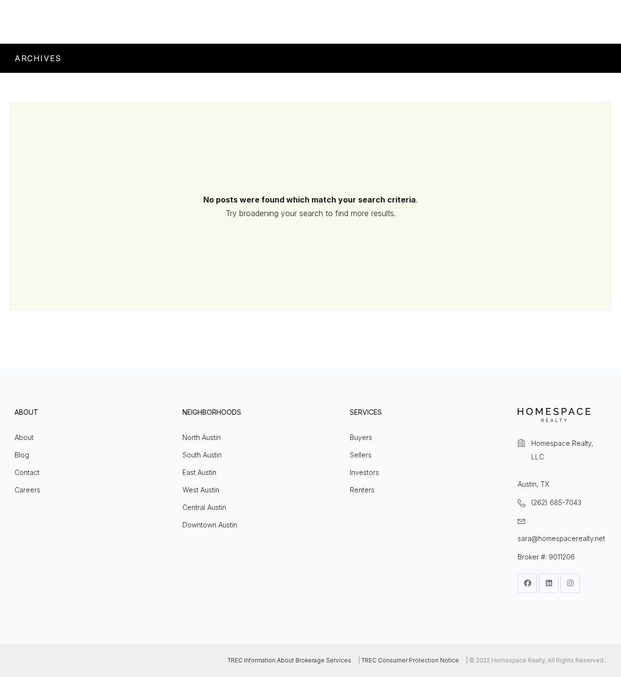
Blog (22, 455)
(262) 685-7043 (556, 502)
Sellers (361, 455)
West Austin (200, 490)
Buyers (361, 437)
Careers (27, 490)
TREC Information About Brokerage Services (289, 660)
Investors (364, 472)
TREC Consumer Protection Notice (410, 660)
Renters (362, 490)
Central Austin (204, 507)
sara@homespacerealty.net (561, 538)
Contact (27, 472)
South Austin (202, 455)
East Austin (199, 472)
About (24, 437)
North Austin (201, 437)
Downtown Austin (209, 525)
